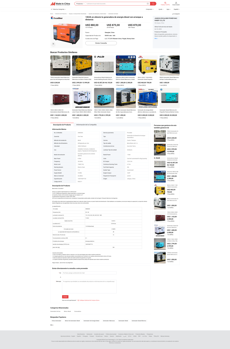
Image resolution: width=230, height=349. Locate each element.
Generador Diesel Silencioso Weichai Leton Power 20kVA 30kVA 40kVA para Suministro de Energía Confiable (172, 226)
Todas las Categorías (58, 9)
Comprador (149, 9)
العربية (124, 336)
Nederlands (118, 336)
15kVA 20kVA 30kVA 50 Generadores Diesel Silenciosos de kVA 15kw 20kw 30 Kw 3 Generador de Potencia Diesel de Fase (172, 213)
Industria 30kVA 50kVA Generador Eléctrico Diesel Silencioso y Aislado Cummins (172, 172)
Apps (168, 9)
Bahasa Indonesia (165, 336)
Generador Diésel (123, 321)
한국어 (129, 336)
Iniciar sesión (176, 5)
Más (156, 38)
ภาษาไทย (144, 336)
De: (60, 273)
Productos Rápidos (140, 334)
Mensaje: (58, 281)
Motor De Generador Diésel (72, 321)
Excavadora (77, 311)
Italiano (106, 336)
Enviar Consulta (101, 43)
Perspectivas (150, 334)
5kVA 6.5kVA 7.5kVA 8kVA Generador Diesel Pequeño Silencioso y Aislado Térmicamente (172, 186)
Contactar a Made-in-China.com (126, 334)
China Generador (56, 321)
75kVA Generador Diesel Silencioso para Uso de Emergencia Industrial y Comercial (172, 132)
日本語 (134, 336)
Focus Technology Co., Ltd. (111, 339)
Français (92, 336)
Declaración (89, 334)
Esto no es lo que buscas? (69, 300)
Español (79, 336)
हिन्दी (139, 336)
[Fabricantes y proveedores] (60, 4)
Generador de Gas (55, 311)
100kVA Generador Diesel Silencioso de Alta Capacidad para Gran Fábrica (172, 253)
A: (60, 277)
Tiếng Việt (156, 336)
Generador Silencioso (109, 321)
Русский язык (99, 336)
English (73, 336)
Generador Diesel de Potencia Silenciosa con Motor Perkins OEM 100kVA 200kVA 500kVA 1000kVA (172, 145)
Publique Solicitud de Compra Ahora (88, 300)
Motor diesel (67, 311)
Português (85, 336)
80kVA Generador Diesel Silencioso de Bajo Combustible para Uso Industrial (172, 199)
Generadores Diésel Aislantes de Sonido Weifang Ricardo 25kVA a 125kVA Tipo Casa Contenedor (172, 159)
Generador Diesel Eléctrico (139, 321)
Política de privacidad (111, 334)
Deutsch (112, 336)
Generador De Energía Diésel (91, 321)
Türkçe (150, 336)
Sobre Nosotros (81, 334)
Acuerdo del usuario (99, 334)
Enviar (65, 297)
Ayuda (160, 9)
